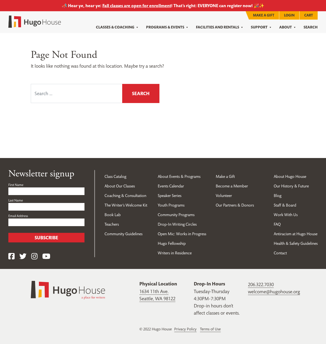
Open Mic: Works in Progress (182, 233)
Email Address (18, 216)
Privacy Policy (185, 329)
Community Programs (176, 214)
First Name (15, 185)
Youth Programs (171, 205)
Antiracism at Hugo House (295, 233)
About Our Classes (120, 186)
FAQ (277, 224)
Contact (280, 253)
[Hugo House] (68, 289)
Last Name (15, 200)
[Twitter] (22, 256)
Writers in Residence (175, 253)
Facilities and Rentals (217, 27)
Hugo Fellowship (172, 243)
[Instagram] (34, 256)
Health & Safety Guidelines (296, 243)
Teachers (112, 224)
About (285, 27)
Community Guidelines (123, 233)
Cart (308, 15)
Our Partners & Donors (235, 205)
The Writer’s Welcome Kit (126, 205)
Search (311, 27)
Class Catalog (115, 176)
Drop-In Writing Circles (177, 224)
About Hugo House (290, 176)
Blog (277, 195)
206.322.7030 (261, 284)
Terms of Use (210, 329)
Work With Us (286, 214)
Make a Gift (263, 15)
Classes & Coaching (115, 27)
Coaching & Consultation (125, 195)
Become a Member (232, 186)
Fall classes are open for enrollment (136, 5)
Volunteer (224, 195)
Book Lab (113, 214)
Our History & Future (291, 186)
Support (259, 27)
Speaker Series (169, 195)
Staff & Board (285, 205)
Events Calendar (171, 186)
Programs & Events (165, 27)
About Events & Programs (179, 176)
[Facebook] (11, 256)
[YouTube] (46, 256)
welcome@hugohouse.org (274, 292)
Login (289, 15)
